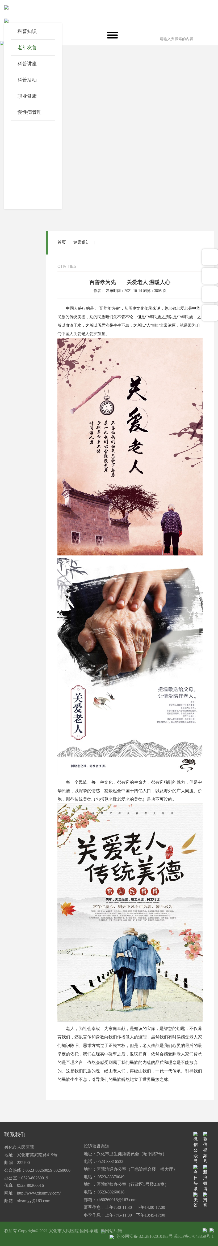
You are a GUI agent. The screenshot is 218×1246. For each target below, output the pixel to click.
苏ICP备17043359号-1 (194, 1236)
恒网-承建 (89, 1230)
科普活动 (27, 80)
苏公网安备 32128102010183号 (144, 1236)
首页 (61, 242)
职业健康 (27, 96)
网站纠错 (113, 1230)
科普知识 (27, 31)
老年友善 (27, 47)
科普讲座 (27, 63)
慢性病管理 (29, 112)
